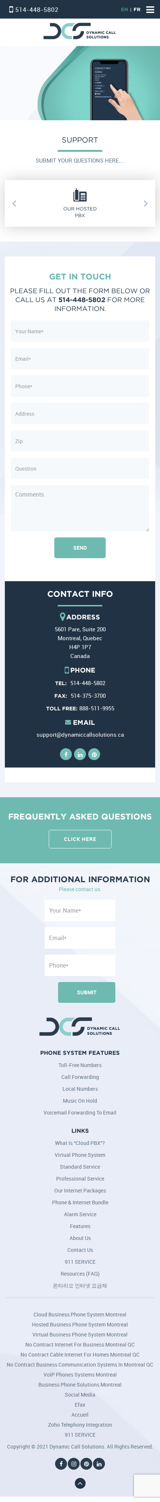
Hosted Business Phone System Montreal (80, 1324)
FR (137, 10)
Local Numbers (80, 1088)
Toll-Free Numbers (80, 1065)
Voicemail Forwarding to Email (80, 1112)
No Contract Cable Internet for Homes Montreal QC (80, 1354)
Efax (80, 1404)
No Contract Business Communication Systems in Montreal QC (80, 1364)
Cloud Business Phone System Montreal (80, 1314)
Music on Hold (80, 1100)
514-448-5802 (36, 9)
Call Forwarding (80, 1076)
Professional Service (80, 1178)
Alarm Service (80, 1214)
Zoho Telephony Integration (80, 1424)
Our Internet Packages (80, 1190)
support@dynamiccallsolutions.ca (80, 734)
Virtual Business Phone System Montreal (80, 1334)
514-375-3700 (88, 695)
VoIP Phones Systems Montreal (80, 1374)
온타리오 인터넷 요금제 (80, 1285)
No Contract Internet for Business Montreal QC (80, 1344)
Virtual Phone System (80, 1154)
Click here (80, 838)
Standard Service (80, 1166)
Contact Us (80, 1249)
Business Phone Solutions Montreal (80, 1384)
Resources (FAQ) (80, 1273)
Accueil (80, 1414)
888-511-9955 (96, 708)
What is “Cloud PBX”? (80, 1142)
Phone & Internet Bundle (80, 1202)
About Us (80, 1237)
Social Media (80, 1394)
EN (124, 10)
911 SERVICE (80, 1261)
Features (80, 1226)
